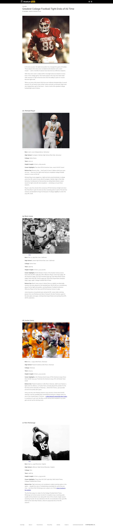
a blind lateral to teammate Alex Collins (56, 396)
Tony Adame (26, 11)
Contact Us (66, 524)
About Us (30, 524)
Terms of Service (40, 524)
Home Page (22, 524)
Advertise (58, 524)
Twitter (29, 254)
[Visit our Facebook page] (89, 2)
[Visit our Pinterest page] (91, 2)
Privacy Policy (49, 524)
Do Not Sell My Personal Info (78, 524)
